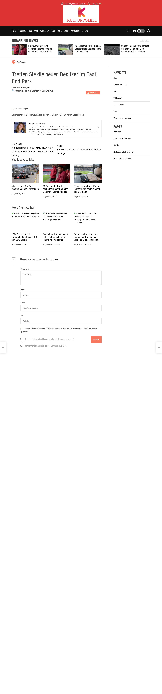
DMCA (116, 145)
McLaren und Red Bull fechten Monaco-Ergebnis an (25, 188)
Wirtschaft (44, 31)
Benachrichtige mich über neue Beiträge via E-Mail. (46, 346)
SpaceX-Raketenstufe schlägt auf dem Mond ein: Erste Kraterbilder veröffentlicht (89, 48)
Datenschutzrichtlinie (122, 158)
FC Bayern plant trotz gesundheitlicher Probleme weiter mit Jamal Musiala (55, 189)
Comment (24, 269)
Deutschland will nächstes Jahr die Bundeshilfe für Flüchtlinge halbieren (55, 237)
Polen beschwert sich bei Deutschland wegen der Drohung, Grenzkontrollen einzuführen (86, 238)
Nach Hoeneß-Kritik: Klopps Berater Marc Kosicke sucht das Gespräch (42, 48)
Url (21, 316)
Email (22, 303)
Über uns (117, 132)
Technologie (56, 31)
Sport (66, 31)
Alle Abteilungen (21, 109)
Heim (14, 31)
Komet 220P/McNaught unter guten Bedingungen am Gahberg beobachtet (135, 48)
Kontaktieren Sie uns (79, 31)
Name (22, 290)
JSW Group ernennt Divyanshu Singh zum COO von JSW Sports (24, 237)
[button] (147, 40)
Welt (36, 31)
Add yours (54, 260)
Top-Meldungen (25, 31)
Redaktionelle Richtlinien (123, 152)
